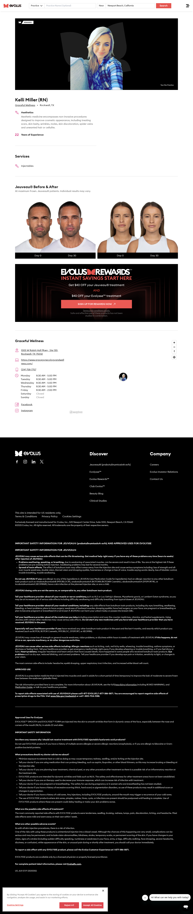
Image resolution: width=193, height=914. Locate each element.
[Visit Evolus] (28, 453)
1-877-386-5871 (121, 850)
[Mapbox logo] (76, 412)
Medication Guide (23, 687)
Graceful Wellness (25, 105)
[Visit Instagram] (25, 461)
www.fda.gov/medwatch (63, 696)
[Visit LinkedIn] (33, 461)
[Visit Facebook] (17, 461)
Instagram (27, 410)
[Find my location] (174, 357)
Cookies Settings (71, 516)
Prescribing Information (125, 685)
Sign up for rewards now (95, 304)
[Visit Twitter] (42, 462)
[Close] (103, 890)
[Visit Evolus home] (14, 5)
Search (164, 6)
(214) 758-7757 (28, 369)
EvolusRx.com (74, 864)
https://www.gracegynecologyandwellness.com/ (42, 362)
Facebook (26, 404)
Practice (35, 6)
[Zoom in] (174, 342)
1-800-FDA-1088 (91, 696)
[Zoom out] (174, 347)
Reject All (69, 905)
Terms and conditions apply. (96, 311)
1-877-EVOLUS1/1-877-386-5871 (97, 694)
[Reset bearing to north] (174, 351)
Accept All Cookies (92, 905)
